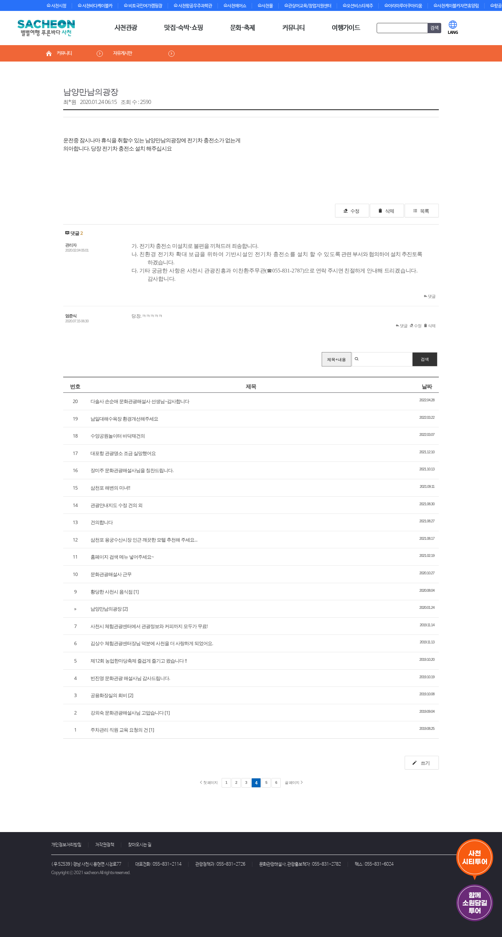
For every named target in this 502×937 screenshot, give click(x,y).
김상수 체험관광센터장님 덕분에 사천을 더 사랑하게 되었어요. (151, 643)
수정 (354, 211)
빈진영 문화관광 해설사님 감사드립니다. (130, 678)
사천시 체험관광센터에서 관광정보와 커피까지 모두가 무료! (149, 626)
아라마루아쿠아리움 (405, 6)
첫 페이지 (210, 782)
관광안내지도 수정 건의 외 (116, 505)
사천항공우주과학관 (195, 6)
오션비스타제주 (360, 6)
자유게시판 (122, 53)
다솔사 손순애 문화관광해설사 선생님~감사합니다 (139, 401)
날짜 (427, 386)
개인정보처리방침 (66, 844)
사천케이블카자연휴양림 (458, 6)
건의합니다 (101, 522)
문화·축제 (242, 28)
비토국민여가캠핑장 (145, 6)
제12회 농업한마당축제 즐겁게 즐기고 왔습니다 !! (138, 660)
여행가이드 (346, 28)
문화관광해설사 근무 (110, 574)
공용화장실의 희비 (108, 695)
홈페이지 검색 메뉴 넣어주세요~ (122, 556)
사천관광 (126, 28)
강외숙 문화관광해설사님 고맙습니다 (127, 712)
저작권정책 (104, 844)
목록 (424, 211)
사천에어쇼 (236, 6)
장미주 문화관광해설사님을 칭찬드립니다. (131, 470)
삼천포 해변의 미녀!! (110, 487)
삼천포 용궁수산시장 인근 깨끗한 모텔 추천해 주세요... (143, 539)
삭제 (389, 211)
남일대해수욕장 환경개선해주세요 (124, 418)
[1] (136, 591)
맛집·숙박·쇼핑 (183, 28)
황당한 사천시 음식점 (111, 591)
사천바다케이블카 (97, 6)
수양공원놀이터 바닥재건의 (117, 435)
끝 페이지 (292, 782)
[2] (125, 608)
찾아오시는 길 (139, 844)
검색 (425, 359)
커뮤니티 (293, 28)
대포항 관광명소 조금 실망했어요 (123, 453)
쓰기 (425, 763)
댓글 (431, 296)
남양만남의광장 (90, 91)
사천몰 (267, 6)
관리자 (70, 245)
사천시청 (58, 6)
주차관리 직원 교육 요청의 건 (119, 729)
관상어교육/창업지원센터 (309, 6)
